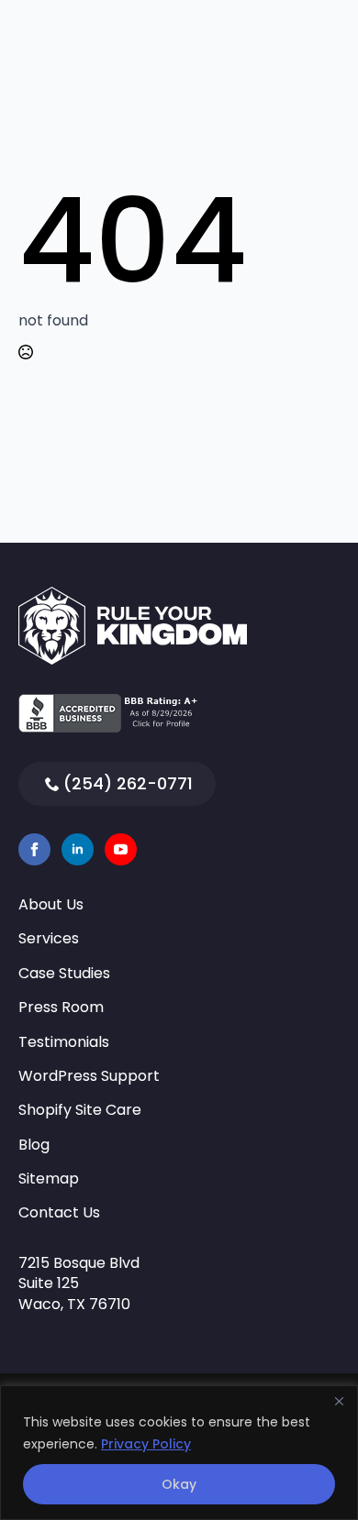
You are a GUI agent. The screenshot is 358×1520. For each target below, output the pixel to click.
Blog (34, 1145)
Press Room (61, 1007)
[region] (179, 1452)
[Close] (339, 1401)
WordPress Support (89, 1076)
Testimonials (63, 1042)
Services (48, 939)
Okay (179, 1484)
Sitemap (48, 1179)
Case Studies (64, 974)
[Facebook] (34, 849)
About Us (51, 905)
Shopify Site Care (79, 1110)
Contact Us (59, 1213)
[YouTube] (121, 849)
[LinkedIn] (78, 849)
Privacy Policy (146, 1444)
